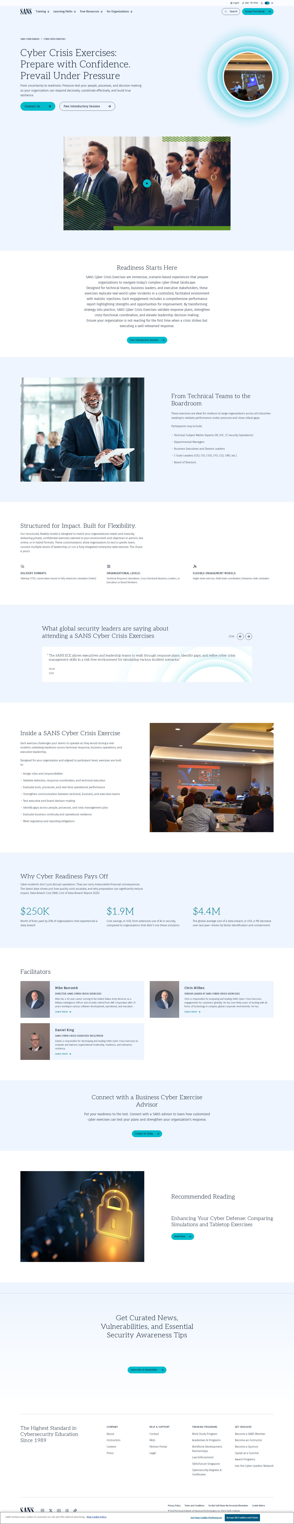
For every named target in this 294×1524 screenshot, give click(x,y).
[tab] (42, 11)
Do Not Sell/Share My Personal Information (228, 1505)
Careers (111, 1446)
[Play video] (147, 183)
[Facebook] (67, 1511)
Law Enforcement (203, 1457)
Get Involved (243, 1427)
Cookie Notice (258, 1505)
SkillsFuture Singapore (206, 1463)
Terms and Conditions (195, 1505)
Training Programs (204, 1427)
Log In (236, 3)
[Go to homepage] (25, 11)
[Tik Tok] (75, 1511)
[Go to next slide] (248, 636)
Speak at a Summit (247, 1453)
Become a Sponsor (246, 1446)
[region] (147, 1518)
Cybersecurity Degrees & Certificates (207, 1472)
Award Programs (245, 1459)
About (110, 1434)
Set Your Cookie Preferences (206, 1517)
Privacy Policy (174, 1505)
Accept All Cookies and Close (242, 1517)
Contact (154, 1434)
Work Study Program (204, 1434)
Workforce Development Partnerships (207, 1449)
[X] (51, 1511)
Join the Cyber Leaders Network (254, 1465)
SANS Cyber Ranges (29, 39)
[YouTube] (59, 1511)
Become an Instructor (248, 1440)
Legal (152, 1453)
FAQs (152, 1440)
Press (110, 1453)
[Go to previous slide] (240, 636)
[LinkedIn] (42, 1511)
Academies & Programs (206, 1440)
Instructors (113, 1440)
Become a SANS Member (250, 1434)
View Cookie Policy (96, 1517)
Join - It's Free (251, 3)
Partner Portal (158, 1446)
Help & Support (159, 1427)
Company (112, 1427)
